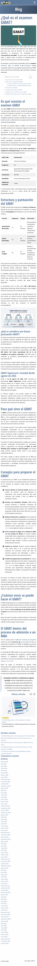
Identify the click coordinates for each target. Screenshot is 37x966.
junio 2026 (4, 766)
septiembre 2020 (6, 919)
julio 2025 (3, 790)
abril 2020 (4, 930)
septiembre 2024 (6, 812)
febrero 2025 (4, 801)
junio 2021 (4, 899)
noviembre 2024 (5, 808)
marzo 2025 (4, 799)
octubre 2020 (5, 917)
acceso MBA (24, 642)
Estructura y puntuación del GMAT (14, 82)
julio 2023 (3, 843)
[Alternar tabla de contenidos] (29, 77)
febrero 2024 (4, 828)
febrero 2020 (4, 934)
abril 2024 (4, 824)
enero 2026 (4, 777)
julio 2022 (3, 870)
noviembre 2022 (5, 861)
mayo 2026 (4, 768)
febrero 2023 (4, 855)
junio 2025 (4, 793)
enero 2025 (4, 804)
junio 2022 (4, 872)
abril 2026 (4, 770)
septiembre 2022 (6, 866)
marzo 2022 (4, 879)
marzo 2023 (4, 852)
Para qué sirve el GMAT (11, 87)
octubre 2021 (5, 890)
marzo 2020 (4, 932)
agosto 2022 (4, 868)
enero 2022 (4, 883)
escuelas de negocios (29, 639)
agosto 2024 (4, 815)
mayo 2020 (4, 928)
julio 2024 (3, 817)
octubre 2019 (5, 943)
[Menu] (34, 2)
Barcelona (27, 65)
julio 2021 (3, 897)
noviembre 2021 (5, 888)
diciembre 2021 (5, 886)
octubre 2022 (5, 863)
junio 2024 (4, 819)
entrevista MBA (8, 661)
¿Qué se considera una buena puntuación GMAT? (19, 83)
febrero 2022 (4, 881)
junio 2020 (4, 925)
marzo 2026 (4, 773)
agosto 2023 (4, 841)
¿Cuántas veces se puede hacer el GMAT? (16, 92)
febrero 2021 (4, 908)
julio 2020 (3, 923)
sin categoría (5, 717)
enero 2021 (4, 910)
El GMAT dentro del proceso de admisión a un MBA (18, 94)
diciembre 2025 (5, 779)
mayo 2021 (4, 901)
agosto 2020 (4, 921)
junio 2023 (4, 846)
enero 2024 (4, 830)
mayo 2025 (4, 795)
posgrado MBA (31, 118)
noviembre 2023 (5, 835)
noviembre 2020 (5, 914)
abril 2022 (4, 877)
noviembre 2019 (5, 941)
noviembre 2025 (5, 782)
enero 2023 (4, 857)
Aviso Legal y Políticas (30, 960)
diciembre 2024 (5, 806)
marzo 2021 (4, 906)
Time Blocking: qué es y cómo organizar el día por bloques (18, 736)
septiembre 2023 (6, 839)
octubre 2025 (5, 784)
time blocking (9, 565)
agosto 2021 (4, 894)
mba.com (14, 191)
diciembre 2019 (5, 939)
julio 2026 (3, 764)
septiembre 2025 (6, 786)
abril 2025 (4, 797)
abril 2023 (4, 850)
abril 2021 (4, 903)
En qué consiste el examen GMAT (14, 79)
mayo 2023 (4, 848)
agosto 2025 (4, 788)
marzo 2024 (4, 826)
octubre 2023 (5, 837)
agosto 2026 (4, 762)
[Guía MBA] (6, 2)
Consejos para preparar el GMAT (14, 90)
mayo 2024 (4, 821)
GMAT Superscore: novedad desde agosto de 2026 (19, 85)
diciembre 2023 (5, 832)
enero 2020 (4, 937)
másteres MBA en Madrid (10, 65)
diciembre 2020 (5, 912)
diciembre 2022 (5, 859)
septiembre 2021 (6, 892)
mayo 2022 (4, 875)
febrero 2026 (4, 775)
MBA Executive (6, 120)
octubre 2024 (5, 810)
